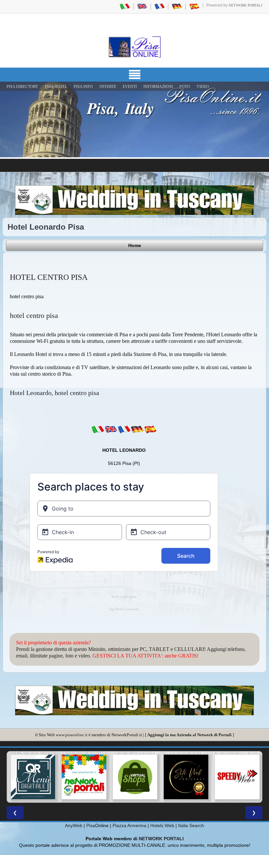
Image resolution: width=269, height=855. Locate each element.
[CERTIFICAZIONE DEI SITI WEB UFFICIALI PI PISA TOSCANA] (185, 777)
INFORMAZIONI (158, 86)
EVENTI (130, 86)
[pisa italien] (177, 6)
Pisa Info (83, 86)
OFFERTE (107, 86)
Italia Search (191, 825)
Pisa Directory (22, 86)
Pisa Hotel (56, 86)
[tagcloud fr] (124, 429)
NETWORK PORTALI (161, 838)
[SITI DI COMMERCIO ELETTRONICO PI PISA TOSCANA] (134, 777)
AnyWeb (73, 825)
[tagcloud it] (97, 429)
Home (134, 245)
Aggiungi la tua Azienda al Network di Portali (189, 734)
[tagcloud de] (137, 429)
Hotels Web (162, 825)
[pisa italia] (124, 6)
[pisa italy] (142, 6)
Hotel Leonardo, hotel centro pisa (54, 392)
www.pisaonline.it (72, 734)
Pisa (90, 825)
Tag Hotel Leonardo (124, 609)
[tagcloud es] (150, 429)
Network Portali (245, 5)
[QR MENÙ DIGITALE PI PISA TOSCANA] (32, 777)
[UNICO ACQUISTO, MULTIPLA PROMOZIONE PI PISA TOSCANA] (83, 777)
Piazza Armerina (129, 825)
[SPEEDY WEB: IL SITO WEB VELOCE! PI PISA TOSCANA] (236, 777)
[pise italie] (159, 6)
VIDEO (203, 86)
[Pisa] (134, 47)
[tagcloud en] (110, 429)
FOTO (184, 86)
